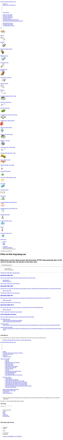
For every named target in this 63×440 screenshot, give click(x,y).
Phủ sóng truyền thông (10, 387)
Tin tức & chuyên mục (8, 17)
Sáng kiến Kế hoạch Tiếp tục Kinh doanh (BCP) (16, 384)
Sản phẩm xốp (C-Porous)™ (11, 366)
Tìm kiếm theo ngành (8, 24)
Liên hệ (4, 241)
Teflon (4, 411)
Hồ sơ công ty (8, 378)
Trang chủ (5, 246)
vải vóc (7, 360)
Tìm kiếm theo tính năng (8, 25)
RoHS (4, 413)
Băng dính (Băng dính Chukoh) (12, 362)
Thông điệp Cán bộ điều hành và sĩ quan (14, 380)
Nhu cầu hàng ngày (9, 373)
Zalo (4, 244)
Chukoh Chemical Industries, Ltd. (8, 1)
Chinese (12, 436)
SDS (4, 412)
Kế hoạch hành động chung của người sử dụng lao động (18, 385)
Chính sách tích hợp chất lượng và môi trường (16, 383)
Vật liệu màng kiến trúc (10, 372)
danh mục (5, 3)
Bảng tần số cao (9, 363)
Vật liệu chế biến (9, 368)
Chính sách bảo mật (7, 393)
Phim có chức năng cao (10, 367)
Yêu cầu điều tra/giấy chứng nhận (11, 19)
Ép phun (7, 370)
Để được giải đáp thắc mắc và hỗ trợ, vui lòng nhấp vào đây (17, 340)
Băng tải (7, 361)
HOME (4, 351)
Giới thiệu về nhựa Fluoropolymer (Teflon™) (13, 21)
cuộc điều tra (6, 12)
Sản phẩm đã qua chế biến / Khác (13, 371)
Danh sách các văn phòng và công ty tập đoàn (16, 382)
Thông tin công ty (7, 18)
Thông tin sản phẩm (7, 14)
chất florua (5, 415)
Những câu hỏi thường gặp (9, 5)
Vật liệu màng (6, 416)
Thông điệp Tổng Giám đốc (11, 379)
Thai (4, 430)
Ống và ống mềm (9, 365)
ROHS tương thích (9, 269)
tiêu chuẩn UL (8, 268)
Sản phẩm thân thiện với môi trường (13, 375)
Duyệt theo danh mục (8, 23)
